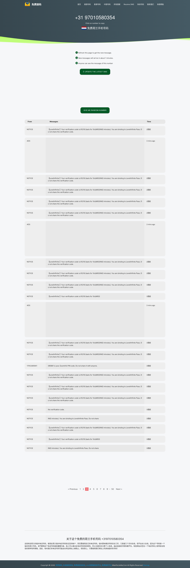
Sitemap (146, 565)
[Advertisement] (95, 90)
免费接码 (59, 565)
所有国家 (117, 4)
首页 (79, 4)
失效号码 (140, 4)
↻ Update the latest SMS (95, 72)
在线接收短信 (68, 565)
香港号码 (97, 4)
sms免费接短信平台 (93, 565)
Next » (119, 489)
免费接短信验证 (79, 565)
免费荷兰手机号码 (97, 28)
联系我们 (150, 4)
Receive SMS (129, 4)
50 (112, 489)
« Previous (73, 489)
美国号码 (87, 4)
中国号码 (107, 4)
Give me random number (95, 110)
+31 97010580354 (95, 17)
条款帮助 (160, 4)
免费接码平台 (107, 565)
